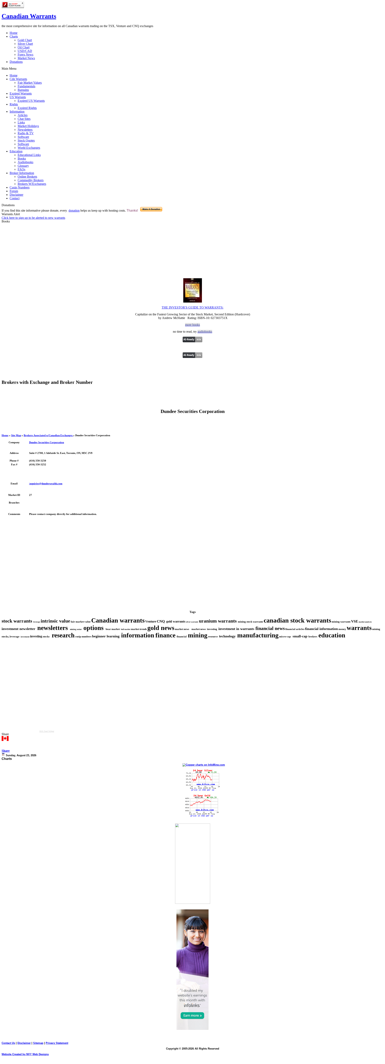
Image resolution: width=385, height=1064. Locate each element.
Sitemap (38, 1043)
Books (22, 158)
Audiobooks (25, 162)
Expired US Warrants (31, 100)
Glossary (23, 165)
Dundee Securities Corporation (46, 442)
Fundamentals (26, 86)
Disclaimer (24, 1043)
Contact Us (8, 1043)
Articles (22, 115)
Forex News (25, 54)
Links (21, 122)
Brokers (48, 435)
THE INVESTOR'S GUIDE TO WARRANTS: (192, 307)
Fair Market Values (30, 82)
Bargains (23, 90)
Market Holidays (28, 126)
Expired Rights (27, 108)
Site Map (16, 435)
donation (74, 210)
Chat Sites (24, 118)
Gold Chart (25, 40)
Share (6, 750)
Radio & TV (26, 133)
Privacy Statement (57, 1043)
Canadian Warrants (29, 16)
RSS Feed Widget (47, 731)
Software (23, 137)
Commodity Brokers (31, 180)
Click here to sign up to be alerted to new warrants (33, 217)
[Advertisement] (192, 399)
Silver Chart (25, 43)
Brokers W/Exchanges (32, 183)
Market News (26, 58)
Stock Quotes (26, 140)
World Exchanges (29, 147)
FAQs (21, 169)
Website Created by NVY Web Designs (25, 1054)
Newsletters (25, 129)
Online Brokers (27, 176)
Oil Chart (23, 47)
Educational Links (29, 155)
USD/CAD (25, 51)
